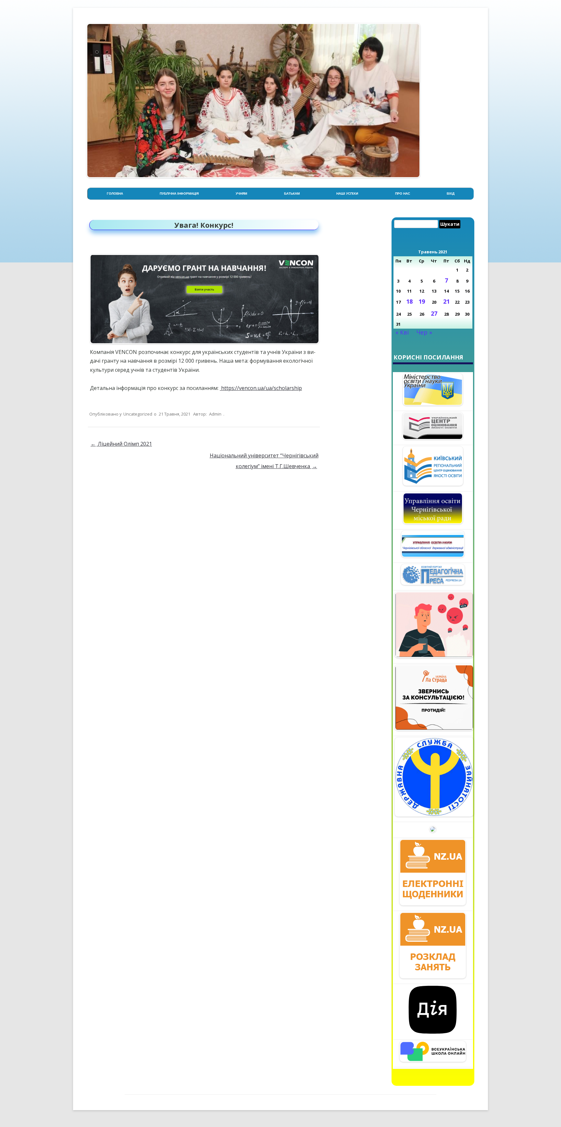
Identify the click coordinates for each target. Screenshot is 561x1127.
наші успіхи (347, 193)
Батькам (292, 193)
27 (434, 313)
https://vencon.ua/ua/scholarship (261, 388)
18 (409, 301)
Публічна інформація (179, 193)
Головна (115, 193)
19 (421, 301)
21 (446, 301)
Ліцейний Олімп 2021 (121, 443)
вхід (451, 193)
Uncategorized (137, 414)
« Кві (402, 332)
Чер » (424, 332)
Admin (215, 414)
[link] (260, 388)
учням (241, 193)
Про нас (402, 193)
